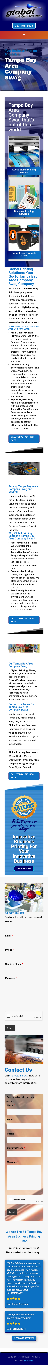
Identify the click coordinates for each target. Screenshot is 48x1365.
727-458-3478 (24, 25)
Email (9, 935)
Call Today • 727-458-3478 (22, 438)
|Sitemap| (28, 1360)
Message (11, 978)
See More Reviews (24, 1338)
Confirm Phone (14, 964)
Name (9, 921)
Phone (9, 949)
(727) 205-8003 (16, 913)
